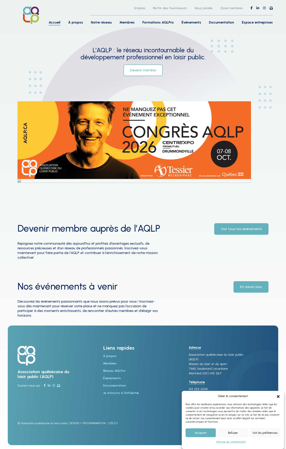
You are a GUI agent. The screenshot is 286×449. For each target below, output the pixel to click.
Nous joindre (204, 8)
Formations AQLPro (158, 22)
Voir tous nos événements (241, 229)
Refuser (233, 433)
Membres (127, 22)
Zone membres (231, 8)
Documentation (221, 22)
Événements (191, 22)
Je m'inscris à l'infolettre (121, 393)
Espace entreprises (257, 22)
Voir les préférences (265, 433)
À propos (75, 22)
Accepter (201, 433)
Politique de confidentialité (231, 441)
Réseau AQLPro (114, 371)
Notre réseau (101, 22)
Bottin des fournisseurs (170, 8)
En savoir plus (251, 287)
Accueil (54, 22)
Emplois (139, 8)
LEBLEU (113, 423)
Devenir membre (143, 70)
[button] (278, 396)
